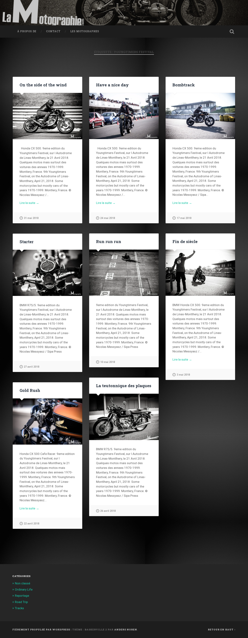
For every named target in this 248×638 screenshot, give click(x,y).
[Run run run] (124, 273)
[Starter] (47, 273)
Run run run (108, 241)
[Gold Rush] (47, 421)
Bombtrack (183, 84)
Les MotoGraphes (84, 31)
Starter (27, 241)
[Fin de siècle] (200, 273)
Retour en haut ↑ (222, 629)
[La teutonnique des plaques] (124, 417)
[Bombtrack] (200, 116)
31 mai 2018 (31, 218)
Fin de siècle (185, 241)
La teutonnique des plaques (123, 385)
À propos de (26, 31)
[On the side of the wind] (47, 116)
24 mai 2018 (107, 218)
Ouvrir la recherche (232, 31)
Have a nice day (112, 84)
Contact (53, 31)
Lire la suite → (29, 203)
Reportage (22, 595)
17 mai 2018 (184, 218)
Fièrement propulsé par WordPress (41, 629)
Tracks (19, 608)
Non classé (22, 583)
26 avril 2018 (108, 511)
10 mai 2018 (107, 362)
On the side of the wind (43, 84)
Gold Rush (30, 390)
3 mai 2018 (183, 374)
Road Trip (21, 602)
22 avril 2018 (31, 523)
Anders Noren (125, 629)
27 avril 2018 (31, 366)
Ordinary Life (23, 589)
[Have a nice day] (124, 116)
